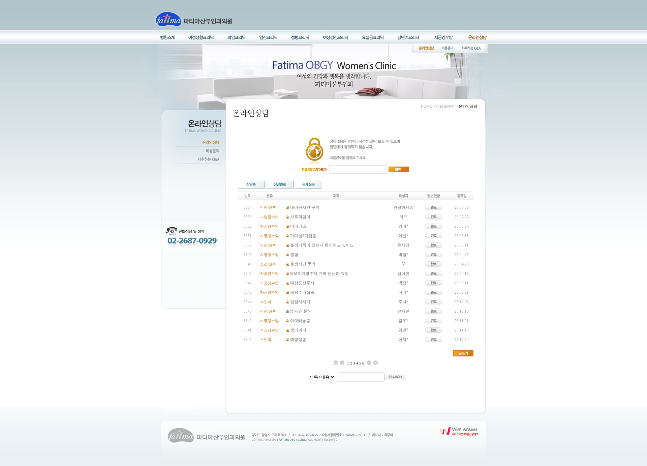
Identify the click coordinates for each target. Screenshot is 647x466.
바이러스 (298, 226)
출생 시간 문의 (298, 311)
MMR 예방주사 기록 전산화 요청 (319, 273)
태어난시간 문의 (304, 207)
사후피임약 (300, 216)
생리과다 (298, 330)
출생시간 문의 (302, 264)
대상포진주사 (302, 283)
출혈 (294, 254)
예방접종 (298, 339)
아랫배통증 (300, 320)
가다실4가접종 (303, 235)
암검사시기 (300, 301)
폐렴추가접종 (302, 292)
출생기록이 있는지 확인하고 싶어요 (322, 245)
